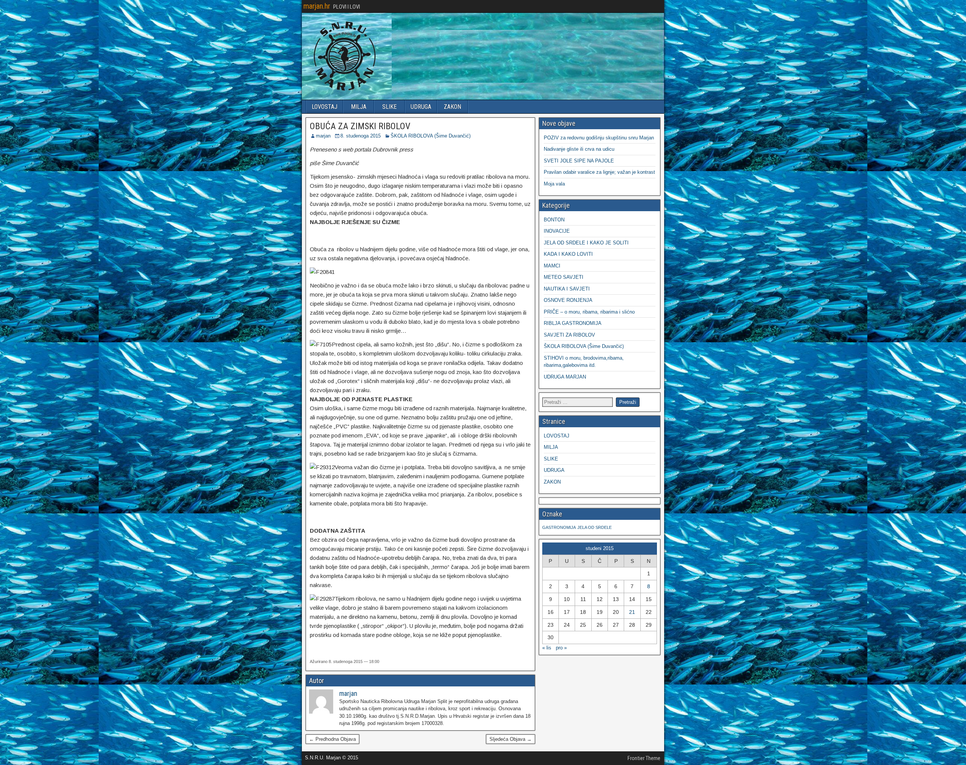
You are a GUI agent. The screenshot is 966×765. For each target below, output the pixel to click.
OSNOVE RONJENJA (568, 300)
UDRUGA (421, 106)
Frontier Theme (644, 758)
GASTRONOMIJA (559, 527)
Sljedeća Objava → (510, 739)
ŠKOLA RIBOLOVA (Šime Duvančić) (431, 136)
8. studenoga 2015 (360, 136)
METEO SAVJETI (563, 277)
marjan (323, 136)
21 (632, 612)
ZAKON (452, 106)
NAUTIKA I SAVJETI (567, 289)
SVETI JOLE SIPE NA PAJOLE (579, 161)
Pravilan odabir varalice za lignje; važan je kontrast (599, 172)
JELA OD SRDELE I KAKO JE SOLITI (586, 243)
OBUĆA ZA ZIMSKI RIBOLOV (360, 126)
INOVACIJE (557, 231)
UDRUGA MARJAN (565, 377)
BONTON (554, 220)
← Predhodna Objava (332, 739)
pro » (561, 648)
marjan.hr (316, 6)
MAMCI (552, 266)
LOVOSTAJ (324, 106)
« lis (546, 648)
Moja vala (554, 184)
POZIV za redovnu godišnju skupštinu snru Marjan (599, 138)
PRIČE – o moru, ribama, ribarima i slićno (589, 312)
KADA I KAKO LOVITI (568, 254)
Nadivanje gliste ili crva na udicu (579, 149)
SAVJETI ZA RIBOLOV (569, 335)
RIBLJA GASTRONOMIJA (572, 323)
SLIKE (389, 106)
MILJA (358, 106)
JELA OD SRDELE (594, 527)
